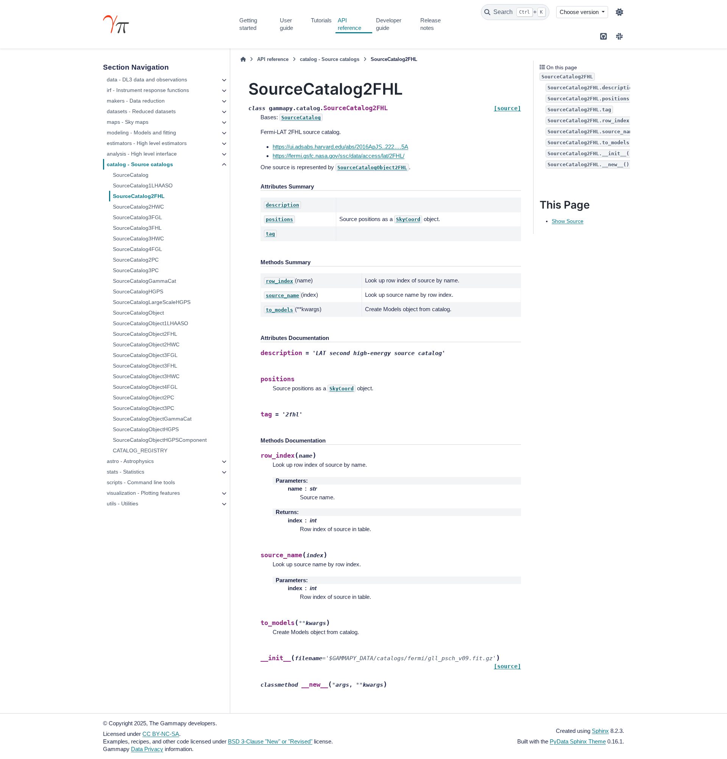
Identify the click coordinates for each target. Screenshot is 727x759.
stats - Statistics (125, 472)
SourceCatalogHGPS (138, 291)
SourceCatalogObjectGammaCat (152, 419)
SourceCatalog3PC (136, 270)
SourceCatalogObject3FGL (145, 355)
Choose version (580, 12)
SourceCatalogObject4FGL (145, 387)
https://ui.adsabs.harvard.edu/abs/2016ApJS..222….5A (340, 146)
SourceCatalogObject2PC (143, 397)
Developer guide (388, 24)
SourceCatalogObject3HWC (146, 376)
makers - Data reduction (136, 101)
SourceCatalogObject (138, 313)
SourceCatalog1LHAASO (143, 185)
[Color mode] (619, 12)
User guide (286, 24)
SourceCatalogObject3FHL (145, 366)
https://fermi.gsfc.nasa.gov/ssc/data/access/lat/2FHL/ (338, 156)
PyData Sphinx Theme (578, 741)
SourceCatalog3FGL (137, 217)
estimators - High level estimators (147, 143)
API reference (349, 24)
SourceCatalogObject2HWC (146, 344)
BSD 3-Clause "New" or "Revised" (270, 741)
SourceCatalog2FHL (139, 196)
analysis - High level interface (142, 154)
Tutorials (321, 20)
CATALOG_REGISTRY (140, 450)
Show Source (567, 221)
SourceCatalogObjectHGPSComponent (160, 440)
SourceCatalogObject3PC (143, 408)
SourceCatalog (130, 175)
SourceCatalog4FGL (137, 249)
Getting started (248, 24)
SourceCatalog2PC (136, 260)
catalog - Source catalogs (140, 164)
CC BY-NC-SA (160, 734)
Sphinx (600, 731)
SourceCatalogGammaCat (144, 281)
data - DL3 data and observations (147, 79)
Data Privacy (147, 749)
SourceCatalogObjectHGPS (146, 429)
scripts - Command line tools (141, 482)
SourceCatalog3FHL (137, 228)
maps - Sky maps (127, 122)
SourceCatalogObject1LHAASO (150, 323)
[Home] (243, 59)
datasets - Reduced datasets (141, 111)
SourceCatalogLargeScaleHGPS (151, 302)
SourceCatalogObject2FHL (145, 334)
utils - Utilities (122, 503)
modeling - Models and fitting (141, 132)
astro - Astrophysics (130, 461)
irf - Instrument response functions (148, 90)
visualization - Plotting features (143, 493)
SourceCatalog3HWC (138, 238)
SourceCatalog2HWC (138, 207)
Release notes (430, 24)
